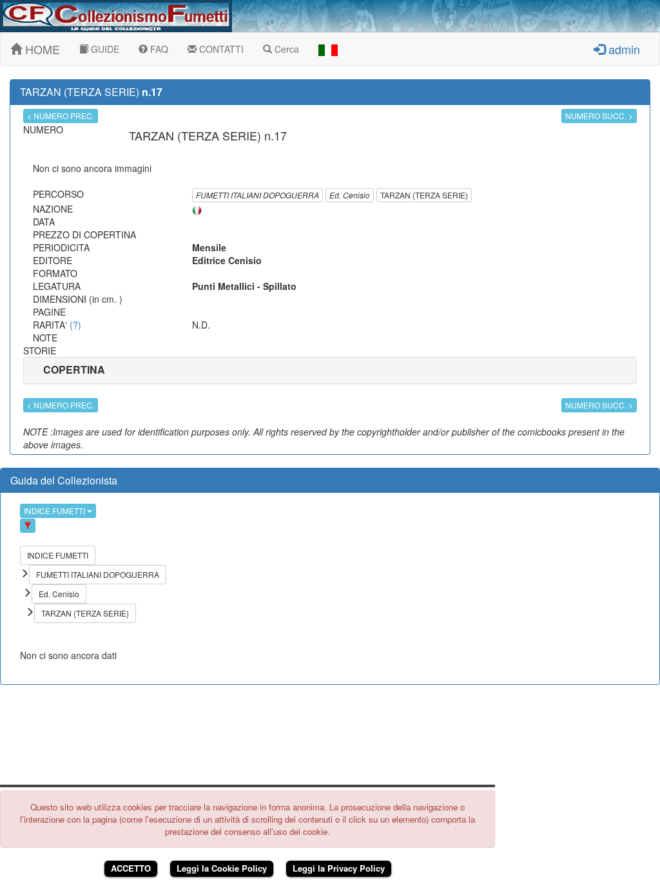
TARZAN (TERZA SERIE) (424, 194)
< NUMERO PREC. (60, 115)
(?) (75, 324)
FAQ (158, 49)
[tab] (330, 370)
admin (622, 49)
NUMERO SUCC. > (599, 115)
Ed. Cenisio (349, 194)
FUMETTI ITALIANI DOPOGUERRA (257, 194)
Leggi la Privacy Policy (339, 868)
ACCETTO (131, 868)
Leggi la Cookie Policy (222, 868)
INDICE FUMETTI (55, 510)
